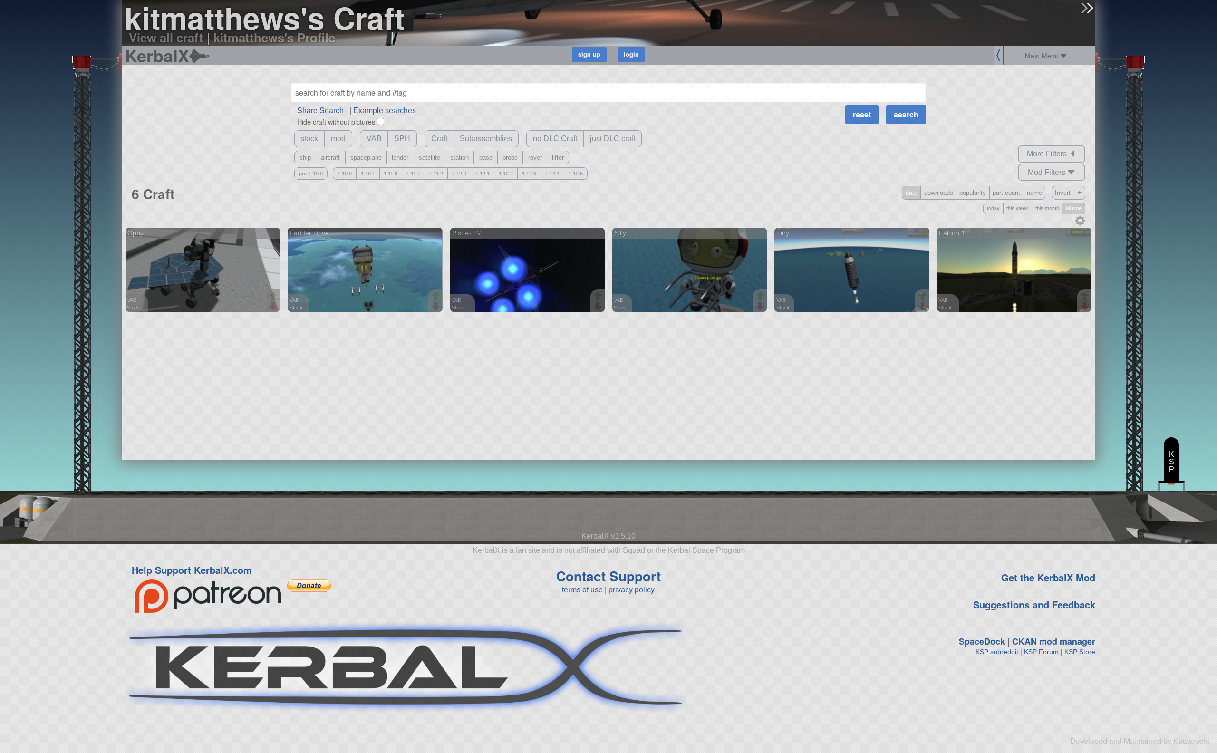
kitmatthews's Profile (274, 37)
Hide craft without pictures (336, 121)
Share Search (320, 110)
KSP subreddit (997, 652)
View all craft (166, 37)
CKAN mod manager (1053, 641)
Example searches (384, 110)
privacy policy (631, 590)
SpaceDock (982, 641)
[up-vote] (274, 297)
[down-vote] (274, 306)
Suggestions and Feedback (1034, 604)
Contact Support (608, 576)
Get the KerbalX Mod (1048, 577)
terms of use (582, 590)
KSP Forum (1041, 652)
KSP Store (1079, 652)
